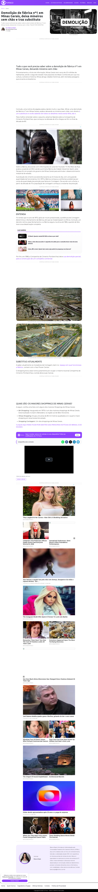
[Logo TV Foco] (7, 2)
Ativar (77, 435)
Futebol (83, 2)
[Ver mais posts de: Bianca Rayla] (3, 29)
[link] (25, 858)
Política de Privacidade (59, 886)
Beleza (89, 2)
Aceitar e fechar (15, 880)
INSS (94, 2)
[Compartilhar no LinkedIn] (74, 441)
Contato (47, 886)
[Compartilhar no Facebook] (66, 441)
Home (47, 2)
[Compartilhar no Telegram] (78, 441)
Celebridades (68, 2)
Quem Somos (11, 886)
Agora (76, 2)
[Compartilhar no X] (70, 441)
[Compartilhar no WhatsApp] (62, 441)
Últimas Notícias (56, 2)
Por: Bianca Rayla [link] (11, 27)
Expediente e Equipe (24, 886)
